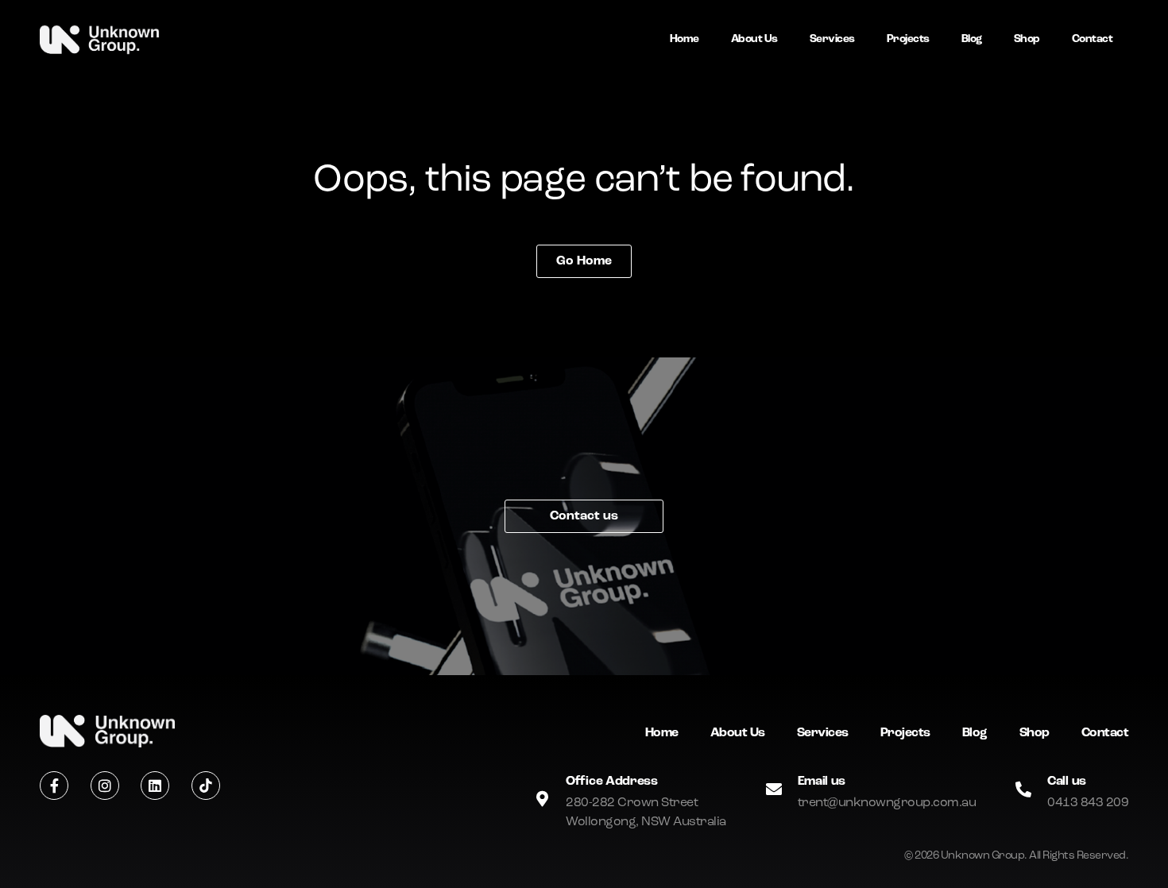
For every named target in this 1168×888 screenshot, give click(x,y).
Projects (908, 39)
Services (832, 39)
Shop (1027, 39)
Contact (1092, 39)
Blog (971, 39)
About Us (754, 39)
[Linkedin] (155, 785)
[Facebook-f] (54, 785)
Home (684, 39)
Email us (822, 781)
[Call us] (1023, 789)
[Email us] (774, 789)
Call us (1066, 781)
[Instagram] (105, 785)
